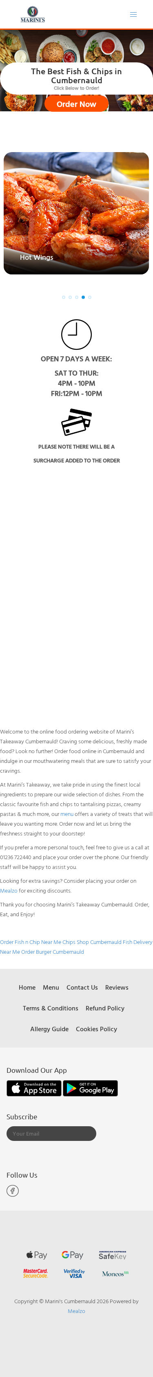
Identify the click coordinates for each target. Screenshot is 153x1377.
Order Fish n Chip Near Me (30, 941)
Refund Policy (105, 1008)
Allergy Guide (49, 1029)
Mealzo (9, 890)
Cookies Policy (96, 1029)
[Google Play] (90, 1087)
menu (66, 813)
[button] (63, 297)
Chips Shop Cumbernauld (92, 941)
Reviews (117, 987)
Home (27, 987)
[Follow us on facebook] (13, 1195)
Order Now (76, 103)
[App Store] (35, 1087)
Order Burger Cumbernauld (52, 951)
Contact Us (82, 987)
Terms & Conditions (50, 1008)
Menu (51, 987)
